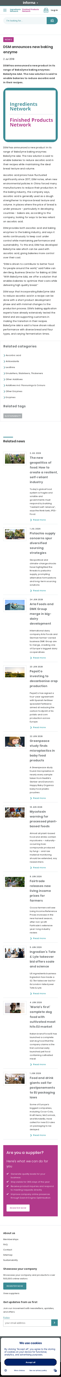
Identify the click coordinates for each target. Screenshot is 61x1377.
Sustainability (13, 416)
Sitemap (8, 1254)
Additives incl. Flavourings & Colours (25, 385)
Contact (7, 1249)
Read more (39, 519)
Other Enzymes (14, 391)
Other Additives (14, 379)
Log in (54, 10)
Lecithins (10, 367)
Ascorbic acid (13, 355)
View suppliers (11, 1293)
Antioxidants (12, 361)
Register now (18, 1208)
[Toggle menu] (4, 10)
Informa (30, 2)
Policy (6, 1317)
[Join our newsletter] (46, 10)
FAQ (5, 1244)
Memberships (10, 1239)
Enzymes (10, 397)
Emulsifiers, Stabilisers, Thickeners (24, 373)
